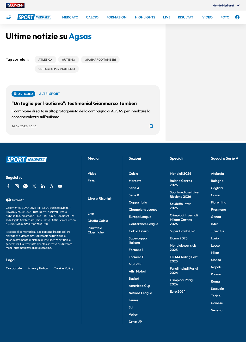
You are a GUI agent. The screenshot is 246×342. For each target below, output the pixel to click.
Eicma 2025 (179, 238)
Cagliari (217, 188)
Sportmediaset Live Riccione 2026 (184, 194)
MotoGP (135, 264)
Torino (216, 296)
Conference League (143, 224)
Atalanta (217, 173)
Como (215, 195)
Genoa (216, 216)
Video (92, 173)
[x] (34, 186)
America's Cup (139, 286)
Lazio (215, 238)
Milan (215, 252)
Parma (216, 274)
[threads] (51, 186)
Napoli (216, 267)
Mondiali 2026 (180, 173)
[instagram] (16, 186)
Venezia (216, 310)
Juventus (217, 231)
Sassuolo (217, 288)
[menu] (8, 17)
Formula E (136, 257)
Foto (91, 181)
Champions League (143, 209)
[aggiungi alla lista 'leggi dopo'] (151, 126)
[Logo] (34, 17)
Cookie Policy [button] (63, 268)
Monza (216, 260)
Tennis (133, 300)
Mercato (135, 181)
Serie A (134, 188)
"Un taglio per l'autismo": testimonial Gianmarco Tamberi (74, 103)
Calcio (133, 173)
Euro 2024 (177, 291)
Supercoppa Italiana (138, 240)
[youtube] (60, 186)
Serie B (134, 195)
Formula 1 (136, 250)
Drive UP (135, 321)
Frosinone (218, 209)
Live (91, 213)
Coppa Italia (138, 202)
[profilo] (237, 17)
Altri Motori (137, 271)
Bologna (217, 181)
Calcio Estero (138, 231)
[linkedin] (42, 186)
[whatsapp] (25, 186)
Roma (215, 281)
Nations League (140, 293)
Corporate (14, 268)
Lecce (215, 245)
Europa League (140, 216)
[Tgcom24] (15, 5)
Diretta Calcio (98, 221)
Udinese (217, 303)
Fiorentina (218, 202)
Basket (134, 278)
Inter (214, 224)
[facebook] (8, 186)
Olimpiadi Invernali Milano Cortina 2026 (184, 219)
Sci (131, 307)
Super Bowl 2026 (182, 231)
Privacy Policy (37, 268)
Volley (133, 314)
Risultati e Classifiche (96, 230)
